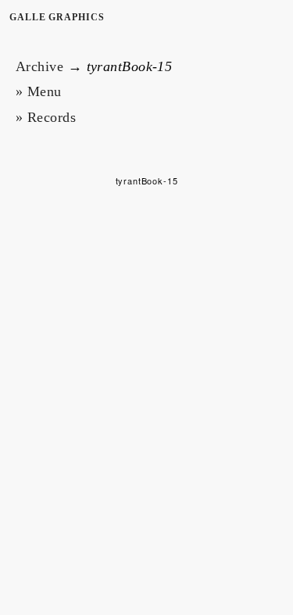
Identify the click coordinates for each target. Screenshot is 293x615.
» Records (46, 117)
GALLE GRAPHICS (57, 17)
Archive (39, 66)
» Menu (39, 91)
